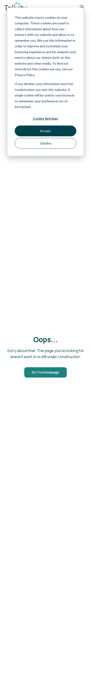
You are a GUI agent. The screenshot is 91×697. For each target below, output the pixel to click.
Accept (45, 131)
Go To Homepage (45, 372)
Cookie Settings (45, 118)
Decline (45, 143)
